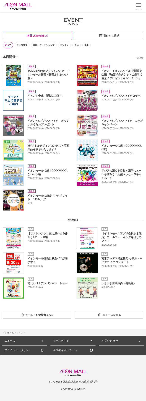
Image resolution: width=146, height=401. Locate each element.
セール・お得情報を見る (39, 314)
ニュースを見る (111, 314)
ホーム (10, 332)
